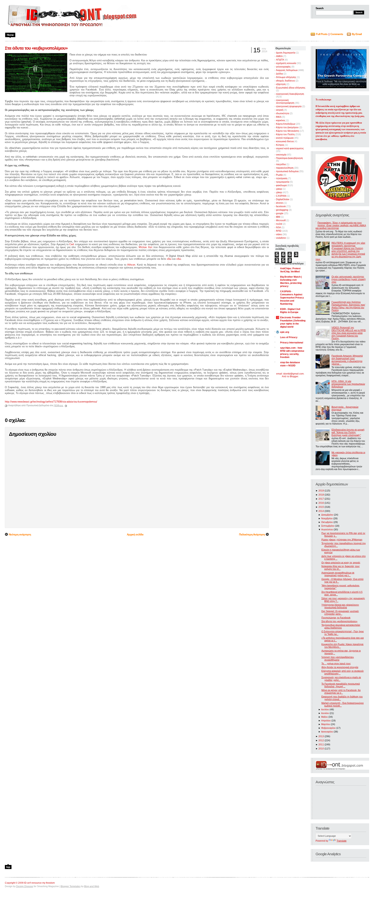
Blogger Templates (70, 886)
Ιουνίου (325, 713)
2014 (321, 511)
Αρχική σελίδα (135, 534)
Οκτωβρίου (327, 522)
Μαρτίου (325, 724)
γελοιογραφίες (283, 66)
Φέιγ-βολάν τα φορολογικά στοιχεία (339, 667)
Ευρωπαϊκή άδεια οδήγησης (290, 87)
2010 (321, 748)
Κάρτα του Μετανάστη (287, 131)
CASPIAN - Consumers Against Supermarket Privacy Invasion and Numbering (292, 297)
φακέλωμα (281, 185)
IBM (278, 217)
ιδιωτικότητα (282, 113)
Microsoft (281, 220)
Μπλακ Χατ (145, 247)
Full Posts (321, 34)
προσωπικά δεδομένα (287, 171)
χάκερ (279, 192)
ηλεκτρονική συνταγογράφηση (285, 101)
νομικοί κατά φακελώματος (290, 148)
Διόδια (279, 73)
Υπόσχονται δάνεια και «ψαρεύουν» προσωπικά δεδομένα (340, 606)
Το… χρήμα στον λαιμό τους (336, 663)
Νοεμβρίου (327, 518)
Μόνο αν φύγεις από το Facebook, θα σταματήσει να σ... (341, 691)
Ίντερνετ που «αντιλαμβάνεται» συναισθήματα (337, 658)
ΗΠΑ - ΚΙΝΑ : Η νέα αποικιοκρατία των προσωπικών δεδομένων (348, 384)
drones (279, 203)
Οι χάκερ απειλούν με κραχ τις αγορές (340, 562)
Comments (336, 34)
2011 (321, 744)
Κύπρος (280, 145)
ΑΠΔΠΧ (280, 59)
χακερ (279, 189)
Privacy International (291, 342)
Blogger (294, 376)
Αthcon (131, 264)
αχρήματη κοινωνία (286, 63)
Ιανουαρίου (327, 731)
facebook (281, 206)
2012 (321, 740)
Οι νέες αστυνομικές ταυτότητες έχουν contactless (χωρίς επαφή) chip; (349, 279)
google (279, 213)
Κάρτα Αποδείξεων (285, 124)
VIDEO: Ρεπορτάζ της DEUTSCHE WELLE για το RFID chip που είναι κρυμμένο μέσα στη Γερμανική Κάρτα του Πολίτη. (349, 333)
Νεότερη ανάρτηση (20, 534)
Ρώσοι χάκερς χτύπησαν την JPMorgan (341, 539)
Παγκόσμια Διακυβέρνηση (289, 158)
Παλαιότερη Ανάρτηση (252, 534)
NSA (278, 227)
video (279, 234)
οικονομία (281, 154)
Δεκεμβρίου (327, 514)
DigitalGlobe (282, 199)
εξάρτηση (281, 84)
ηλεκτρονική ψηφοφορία (289, 106)
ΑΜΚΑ (279, 56)
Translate (342, 840)
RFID (278, 231)
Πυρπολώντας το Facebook (335, 617)
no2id (279, 224)
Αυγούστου (327, 529)
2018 (321, 494)
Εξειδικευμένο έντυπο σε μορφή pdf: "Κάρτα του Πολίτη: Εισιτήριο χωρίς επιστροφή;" (348, 432)
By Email (357, 34)
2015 (321, 507)
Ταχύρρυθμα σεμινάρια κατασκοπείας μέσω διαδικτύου (340, 626)
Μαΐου (324, 717)
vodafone (281, 238)
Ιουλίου (325, 709)
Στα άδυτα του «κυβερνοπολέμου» (339, 621)
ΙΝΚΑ (278, 117)
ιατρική (279, 110)
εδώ (169, 258)
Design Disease (24, 886)
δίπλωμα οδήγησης (286, 77)
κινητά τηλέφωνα (285, 138)
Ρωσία (279, 175)
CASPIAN (281, 196)
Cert (71, 244)
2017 (321, 498)
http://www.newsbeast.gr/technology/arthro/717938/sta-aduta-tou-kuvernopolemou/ (51, 401)
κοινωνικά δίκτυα (285, 141)
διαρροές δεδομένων (287, 70)
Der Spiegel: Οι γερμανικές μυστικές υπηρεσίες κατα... (340, 612)
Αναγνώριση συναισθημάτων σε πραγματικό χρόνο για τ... (337, 574)
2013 (321, 736)
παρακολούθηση (285, 168)
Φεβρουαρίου (328, 728)
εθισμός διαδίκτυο (285, 80)
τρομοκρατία (282, 182)
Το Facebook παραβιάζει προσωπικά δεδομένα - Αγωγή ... (340, 685)
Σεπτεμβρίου (327, 526)
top (8, 866)
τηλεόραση (281, 178)
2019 (321, 490)
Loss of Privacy (288, 337)
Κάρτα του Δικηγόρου (287, 127)
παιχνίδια (281, 164)
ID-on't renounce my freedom (39, 883)
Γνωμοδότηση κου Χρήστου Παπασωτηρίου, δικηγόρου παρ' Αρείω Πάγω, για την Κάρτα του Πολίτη (348, 306)
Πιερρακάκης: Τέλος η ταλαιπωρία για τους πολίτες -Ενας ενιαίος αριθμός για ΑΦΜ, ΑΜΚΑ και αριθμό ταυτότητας (341, 225)
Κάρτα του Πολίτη (285, 134)
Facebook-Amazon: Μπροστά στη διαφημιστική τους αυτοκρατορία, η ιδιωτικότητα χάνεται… (347, 359)
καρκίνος (280, 120)
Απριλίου (326, 720)
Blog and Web (91, 886)
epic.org (284, 332)
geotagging (282, 210)
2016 (321, 503)
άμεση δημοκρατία (285, 52)
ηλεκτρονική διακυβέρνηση (290, 94)
